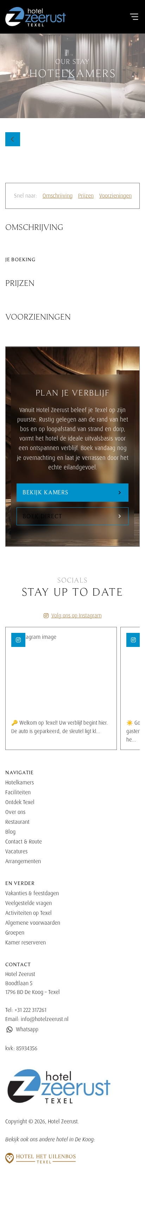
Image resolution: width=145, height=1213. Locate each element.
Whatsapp (27, 1029)
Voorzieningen (115, 195)
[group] (61, 688)
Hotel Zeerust (63, 1121)
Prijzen (86, 195)
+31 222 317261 (30, 1010)
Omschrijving (57, 195)
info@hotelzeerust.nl (45, 1019)
